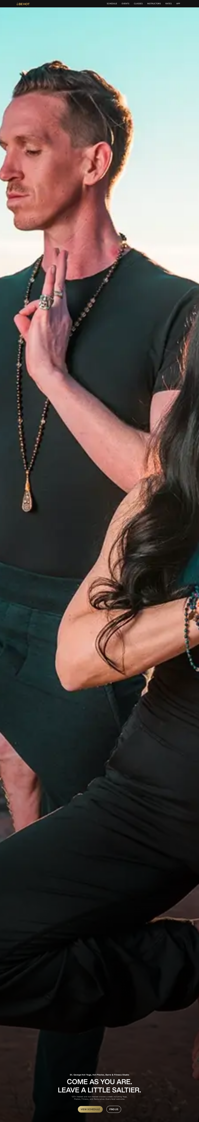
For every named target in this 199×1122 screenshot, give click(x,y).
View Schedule (90, 1109)
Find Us (113, 1109)
